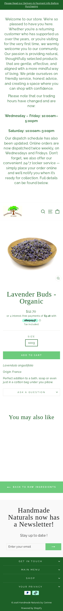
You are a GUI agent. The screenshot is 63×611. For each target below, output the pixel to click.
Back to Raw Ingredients (34, 487)
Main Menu (30, 569)
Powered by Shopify (31, 608)
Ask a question (32, 392)
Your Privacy (31, 586)
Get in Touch (31, 561)
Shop (30, 578)
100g (31, 342)
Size (31, 336)
